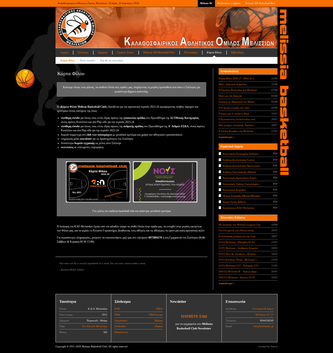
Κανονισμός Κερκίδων (234, 190)
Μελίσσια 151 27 (265, 314)
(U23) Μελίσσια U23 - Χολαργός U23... (240, 265)
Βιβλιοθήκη (237, 52)
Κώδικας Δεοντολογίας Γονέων (239, 159)
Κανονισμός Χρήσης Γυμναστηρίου (241, 183)
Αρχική (64, 52)
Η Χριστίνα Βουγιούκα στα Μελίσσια (238, 90)
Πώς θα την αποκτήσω (111, 60)
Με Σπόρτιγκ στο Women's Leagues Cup (240, 224)
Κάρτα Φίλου (214, 52)
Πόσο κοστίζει (87, 60)
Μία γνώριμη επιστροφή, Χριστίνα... (237, 125)
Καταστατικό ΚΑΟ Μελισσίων (238, 207)
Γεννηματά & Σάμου (263, 308)
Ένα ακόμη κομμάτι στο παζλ (234, 107)
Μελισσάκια (190, 52)
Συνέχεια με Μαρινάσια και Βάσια (236, 101)
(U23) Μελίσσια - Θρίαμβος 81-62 (237, 242)
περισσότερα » (226, 137)
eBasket (159, 326)
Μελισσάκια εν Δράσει (229, 3)
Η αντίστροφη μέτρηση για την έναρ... (238, 236)
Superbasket (121, 320)
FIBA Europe (156, 314)
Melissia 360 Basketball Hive (260, 3)
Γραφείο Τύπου (125, 52)
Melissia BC (206, 3)
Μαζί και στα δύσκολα (230, 95)
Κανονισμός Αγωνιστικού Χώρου (239, 177)
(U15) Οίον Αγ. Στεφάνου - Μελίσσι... (238, 254)
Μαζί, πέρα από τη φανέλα (232, 84)
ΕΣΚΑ (159, 308)
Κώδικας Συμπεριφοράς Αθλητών (239, 171)
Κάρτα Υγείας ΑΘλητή (234, 202)
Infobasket (120, 326)
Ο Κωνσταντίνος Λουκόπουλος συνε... (238, 119)
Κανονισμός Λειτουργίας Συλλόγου (240, 153)
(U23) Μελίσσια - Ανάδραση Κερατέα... (239, 248)
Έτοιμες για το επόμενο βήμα (234, 113)
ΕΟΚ (117, 308)
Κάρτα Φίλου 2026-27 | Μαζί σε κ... (237, 78)
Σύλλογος (83, 52)
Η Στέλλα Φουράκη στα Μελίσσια (236, 131)
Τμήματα (102, 52)
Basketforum (121, 332)
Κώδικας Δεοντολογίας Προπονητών (241, 165)
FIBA (117, 314)
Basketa (159, 320)
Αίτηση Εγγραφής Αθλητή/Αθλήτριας (241, 195)
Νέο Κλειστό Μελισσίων (94, 326)
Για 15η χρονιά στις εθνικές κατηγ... (237, 230)
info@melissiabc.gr (263, 326)
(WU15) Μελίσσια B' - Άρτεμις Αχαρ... (238, 271)
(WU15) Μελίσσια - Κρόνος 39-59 (237, 277)
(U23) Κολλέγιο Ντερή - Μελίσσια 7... (239, 259)
